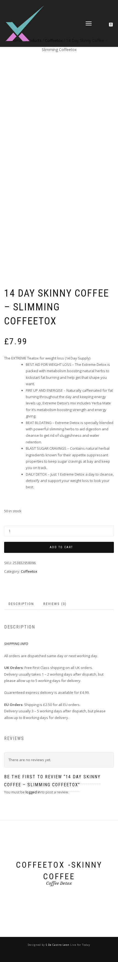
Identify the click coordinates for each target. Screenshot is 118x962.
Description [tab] (21, 604)
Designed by (37, 945)
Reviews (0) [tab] (55, 604)
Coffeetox (29, 571)
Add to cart (61, 547)
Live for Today (79, 945)
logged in (33, 792)
